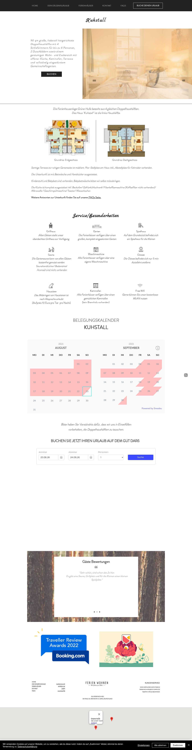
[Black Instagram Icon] (186, 375)
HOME (34, 682)
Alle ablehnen (160, 745)
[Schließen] (188, 745)
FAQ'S (33, 691)
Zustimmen (178, 745)
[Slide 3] (99, 611)
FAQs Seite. (94, 197)
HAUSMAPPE (61, 691)
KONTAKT (34, 688)
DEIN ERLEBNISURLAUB (39, 684)
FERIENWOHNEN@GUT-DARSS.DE (149, 689)
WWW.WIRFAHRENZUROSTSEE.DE (150, 687)
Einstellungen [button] (144, 745)
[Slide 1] (94, 611)
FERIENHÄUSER (36, 686)
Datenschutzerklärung (27, 746)
